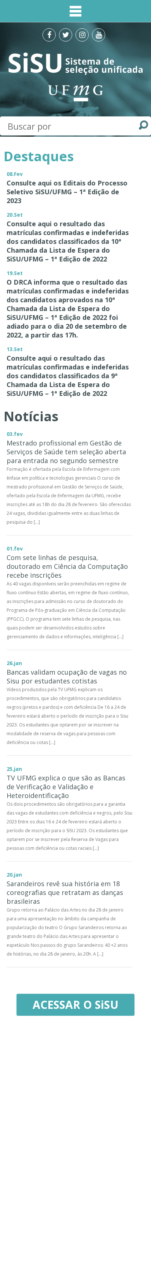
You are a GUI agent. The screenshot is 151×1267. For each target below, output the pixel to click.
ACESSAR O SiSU (75, 1004)
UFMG (75, 93)
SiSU (75, 63)
